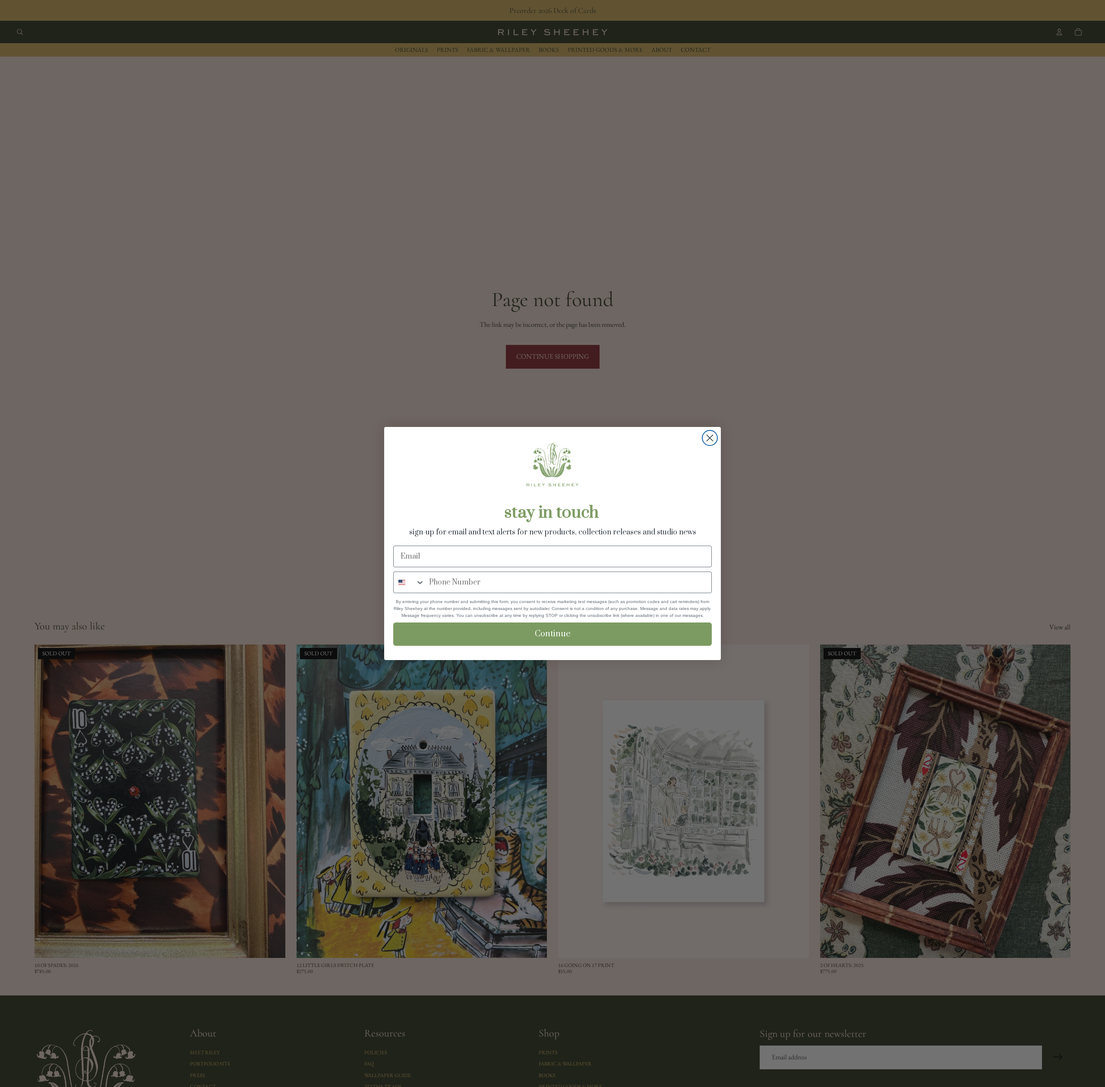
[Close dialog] (709, 438)
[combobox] (409, 582)
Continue (553, 634)
